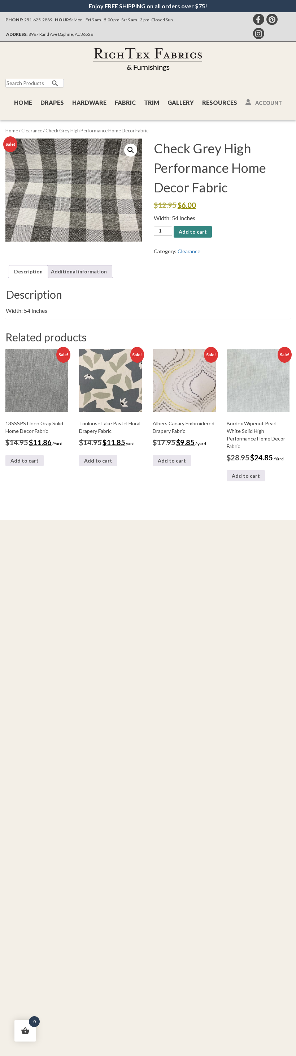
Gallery (180, 102)
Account (268, 103)
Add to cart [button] (24, 460)
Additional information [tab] (79, 271)
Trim (151, 102)
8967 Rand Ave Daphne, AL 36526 (61, 34)
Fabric (125, 102)
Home (23, 102)
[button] (130, 150)
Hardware (89, 102)
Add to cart (193, 232)
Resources (219, 102)
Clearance (31, 130)
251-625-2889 (38, 19)
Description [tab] (28, 271)
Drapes (52, 102)
